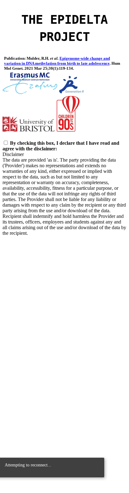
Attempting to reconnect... (28, 464)
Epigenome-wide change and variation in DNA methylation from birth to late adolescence (57, 61)
